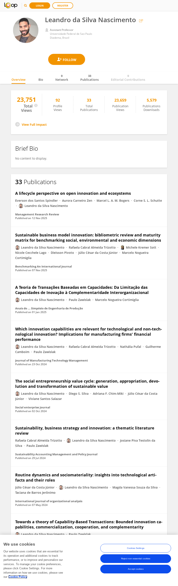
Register (62, 5)
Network (61, 78)
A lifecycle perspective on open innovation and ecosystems (73, 193)
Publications (89, 78)
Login (40, 5)
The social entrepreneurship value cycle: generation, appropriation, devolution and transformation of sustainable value (87, 383)
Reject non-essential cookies (135, 558)
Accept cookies (135, 569)
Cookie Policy (17, 576)
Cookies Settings (135, 548)
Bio (40, 80)
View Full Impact (34, 124)
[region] (89, 560)
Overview (18, 80)
